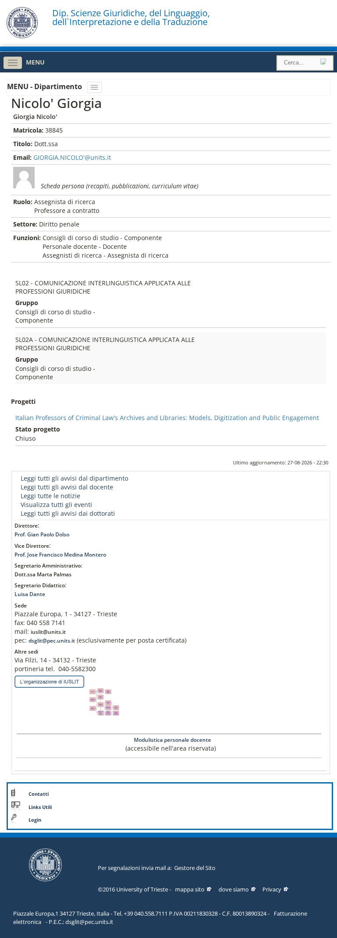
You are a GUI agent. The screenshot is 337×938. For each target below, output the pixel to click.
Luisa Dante (29, 594)
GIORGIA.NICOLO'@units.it (72, 157)
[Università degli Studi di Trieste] (22, 36)
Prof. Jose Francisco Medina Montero (60, 554)
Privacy (271, 889)
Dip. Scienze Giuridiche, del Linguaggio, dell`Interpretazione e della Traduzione (131, 17)
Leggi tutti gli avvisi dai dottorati (68, 513)
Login (35, 820)
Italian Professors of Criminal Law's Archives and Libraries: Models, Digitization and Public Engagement (167, 417)
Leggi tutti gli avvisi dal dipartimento (74, 478)
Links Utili (40, 807)
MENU (35, 62)
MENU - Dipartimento (45, 86)
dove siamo (234, 889)
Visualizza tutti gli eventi (56, 504)
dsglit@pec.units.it (52, 640)
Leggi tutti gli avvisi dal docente (67, 487)
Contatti (39, 794)
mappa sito (189, 889)
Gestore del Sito (194, 868)
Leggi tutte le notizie (50, 496)
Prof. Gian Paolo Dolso (41, 534)
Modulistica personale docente (172, 740)
